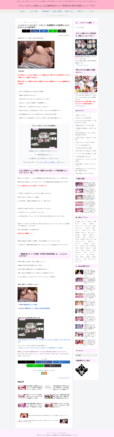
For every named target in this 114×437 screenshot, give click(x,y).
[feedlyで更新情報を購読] (42, 373)
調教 (42, 353)
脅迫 (27, 353)
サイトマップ (54, 432)
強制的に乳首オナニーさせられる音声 (39, 351)
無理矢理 (67, 353)
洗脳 (20, 353)
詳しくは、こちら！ (82, 65)
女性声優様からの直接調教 (49, 353)
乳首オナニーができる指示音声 (24, 351)
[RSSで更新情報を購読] (45, 373)
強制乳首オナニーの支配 (30, 304)
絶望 (23, 353)
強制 (62, 353)
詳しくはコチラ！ (81, 105)
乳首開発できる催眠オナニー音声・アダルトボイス (57, 351)
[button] (61, 31)
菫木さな (58, 353)
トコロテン (37, 353)
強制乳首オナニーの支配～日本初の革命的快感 (37, 308)
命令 (29, 355)
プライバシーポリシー (62, 432)
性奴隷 (25, 355)
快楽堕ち (20, 355)
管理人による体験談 (49, 162)
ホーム (48, 432)
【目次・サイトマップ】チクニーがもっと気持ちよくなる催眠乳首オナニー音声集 (41, 347)
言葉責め (31, 353)
